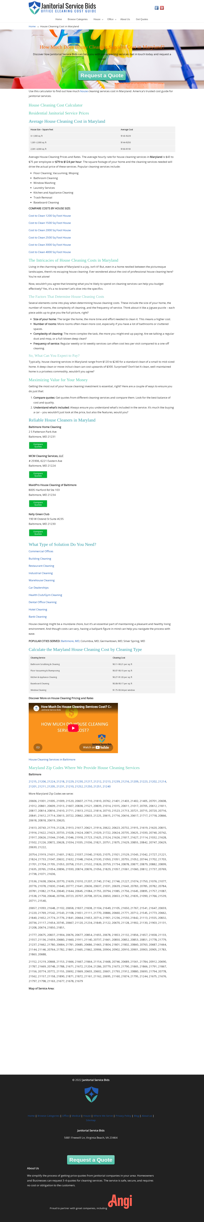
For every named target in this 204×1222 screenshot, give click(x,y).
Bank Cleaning (38, 616)
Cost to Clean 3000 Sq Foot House (50, 244)
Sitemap (91, 1120)
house (84, 91)
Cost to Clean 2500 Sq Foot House (50, 237)
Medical (76, 1115)
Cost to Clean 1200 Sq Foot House (50, 215)
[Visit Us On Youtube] (161, 9)
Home (32, 26)
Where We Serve (103, 1115)
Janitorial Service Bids (62, 8)
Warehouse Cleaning (42, 580)
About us (147, 1115)
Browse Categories (48, 1115)
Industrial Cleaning (41, 573)
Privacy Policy (123, 1115)
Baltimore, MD (70, 641)
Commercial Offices (41, 551)
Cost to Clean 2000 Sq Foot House (50, 230)
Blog (136, 1115)
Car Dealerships (39, 587)
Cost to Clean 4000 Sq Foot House (50, 252)
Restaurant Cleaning (41, 566)
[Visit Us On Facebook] (156, 9)
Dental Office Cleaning (43, 602)
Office (65, 1115)
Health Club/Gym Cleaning (45, 595)
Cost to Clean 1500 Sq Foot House (50, 223)
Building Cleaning (40, 558)
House (87, 1115)
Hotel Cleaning (38, 609)
